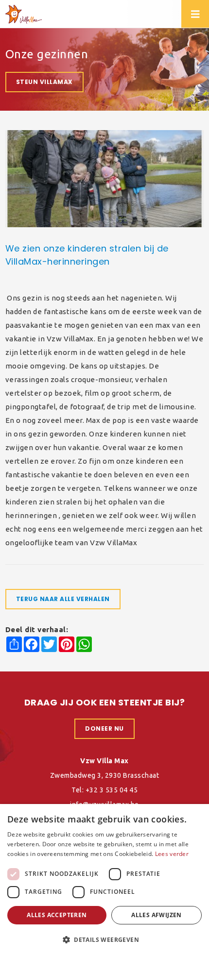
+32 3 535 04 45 (112, 790)
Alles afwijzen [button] (156, 915)
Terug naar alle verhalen (63, 599)
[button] (104, 939)
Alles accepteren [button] (57, 915)
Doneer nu (104, 728)
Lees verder (172, 854)
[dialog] (104, 879)
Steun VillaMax (44, 82)
